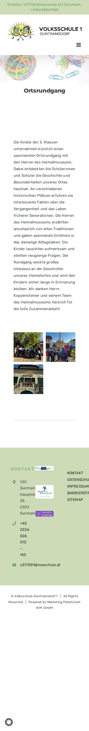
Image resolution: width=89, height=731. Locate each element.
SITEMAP (75, 499)
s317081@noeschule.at (21, 565)
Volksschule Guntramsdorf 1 (36, 596)
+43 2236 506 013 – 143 (21, 539)
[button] (9, 722)
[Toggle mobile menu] (79, 44)
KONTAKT (75, 473)
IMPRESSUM (78, 486)
